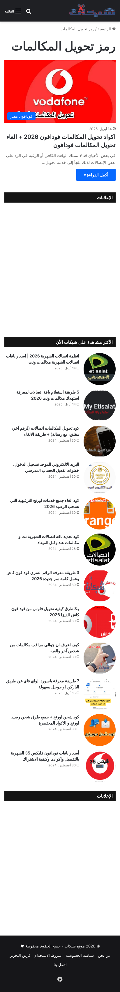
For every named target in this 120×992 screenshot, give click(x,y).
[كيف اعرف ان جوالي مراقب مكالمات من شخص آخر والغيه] (100, 658)
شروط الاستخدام (47, 955)
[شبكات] (92, 10)
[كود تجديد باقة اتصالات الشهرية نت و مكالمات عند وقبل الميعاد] (100, 550)
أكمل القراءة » (96, 174)
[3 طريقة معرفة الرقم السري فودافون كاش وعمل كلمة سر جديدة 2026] (100, 586)
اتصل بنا (60, 964)
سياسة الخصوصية (80, 955)
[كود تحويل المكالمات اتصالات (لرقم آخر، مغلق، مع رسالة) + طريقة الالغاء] (100, 441)
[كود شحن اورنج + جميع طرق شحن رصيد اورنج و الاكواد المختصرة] (100, 730)
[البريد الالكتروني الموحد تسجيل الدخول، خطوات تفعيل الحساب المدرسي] (100, 477)
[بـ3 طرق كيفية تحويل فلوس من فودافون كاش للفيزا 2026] (100, 622)
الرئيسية (105, 28)
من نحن (104, 955)
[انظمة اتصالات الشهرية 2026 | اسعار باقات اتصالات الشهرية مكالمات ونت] (100, 369)
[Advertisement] (60, 268)
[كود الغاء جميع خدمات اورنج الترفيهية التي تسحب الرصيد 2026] (100, 513)
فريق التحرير (20, 955)
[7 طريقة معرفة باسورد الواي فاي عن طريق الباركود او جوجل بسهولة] (100, 694)
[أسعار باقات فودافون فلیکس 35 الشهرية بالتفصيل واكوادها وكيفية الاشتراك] (100, 766)
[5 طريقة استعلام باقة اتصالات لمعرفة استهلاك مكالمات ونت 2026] (100, 405)
